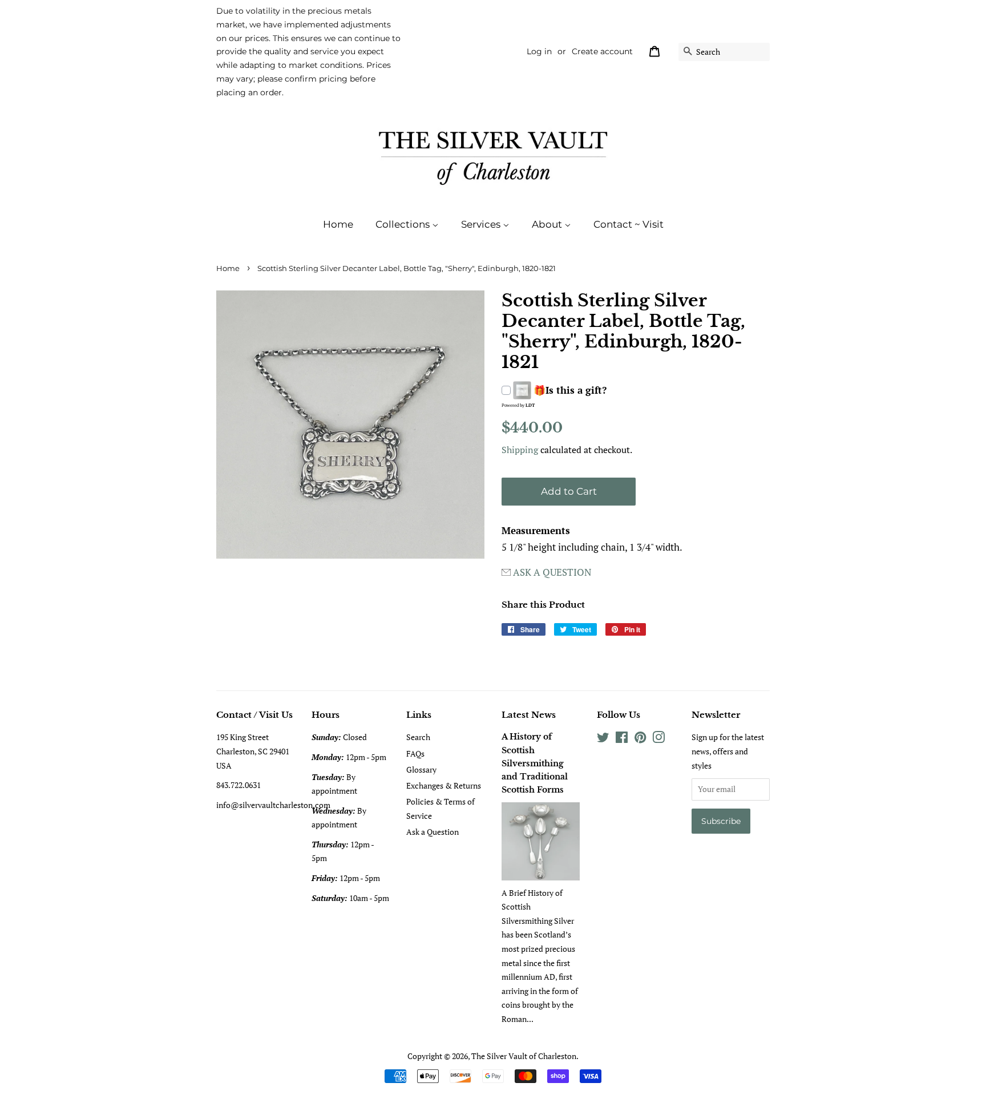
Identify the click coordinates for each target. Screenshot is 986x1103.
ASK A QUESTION (552, 572)
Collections (403, 224)
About (548, 224)
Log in (539, 51)
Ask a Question (432, 831)
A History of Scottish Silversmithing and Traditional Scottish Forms (535, 763)
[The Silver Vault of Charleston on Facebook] (621, 739)
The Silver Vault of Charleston (523, 1056)
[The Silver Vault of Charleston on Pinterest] (640, 739)
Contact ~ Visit (628, 224)
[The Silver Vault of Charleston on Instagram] (658, 739)
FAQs (415, 753)
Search (418, 737)
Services (482, 224)
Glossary (421, 769)
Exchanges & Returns (443, 785)
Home (338, 224)
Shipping (520, 449)
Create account (602, 51)
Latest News (529, 714)
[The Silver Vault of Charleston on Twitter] (603, 739)
